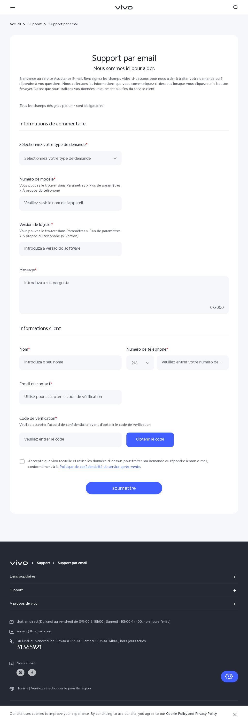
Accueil (15, 25)
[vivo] (19, 563)
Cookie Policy (176, 714)
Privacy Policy (206, 714)
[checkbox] (22, 461)
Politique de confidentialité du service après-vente (100, 467)
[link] (20, 672)
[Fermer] (235, 714)
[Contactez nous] (229, 676)
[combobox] (70, 158)
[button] (12, 7)
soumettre (124, 488)
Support (35, 25)
